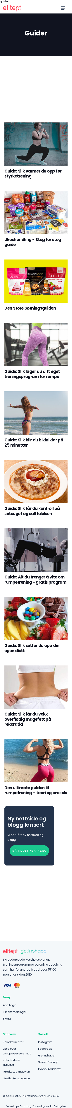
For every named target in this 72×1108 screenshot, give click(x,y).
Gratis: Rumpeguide (16, 1078)
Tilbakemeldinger (14, 1012)
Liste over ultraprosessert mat (17, 1051)
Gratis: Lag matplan (16, 1071)
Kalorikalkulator (13, 1042)
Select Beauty (48, 1062)
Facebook (45, 1049)
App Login (9, 1005)
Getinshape (46, 1055)
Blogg (7, 1018)
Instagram (45, 1042)
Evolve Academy (49, 1069)
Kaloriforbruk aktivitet (11, 1062)
